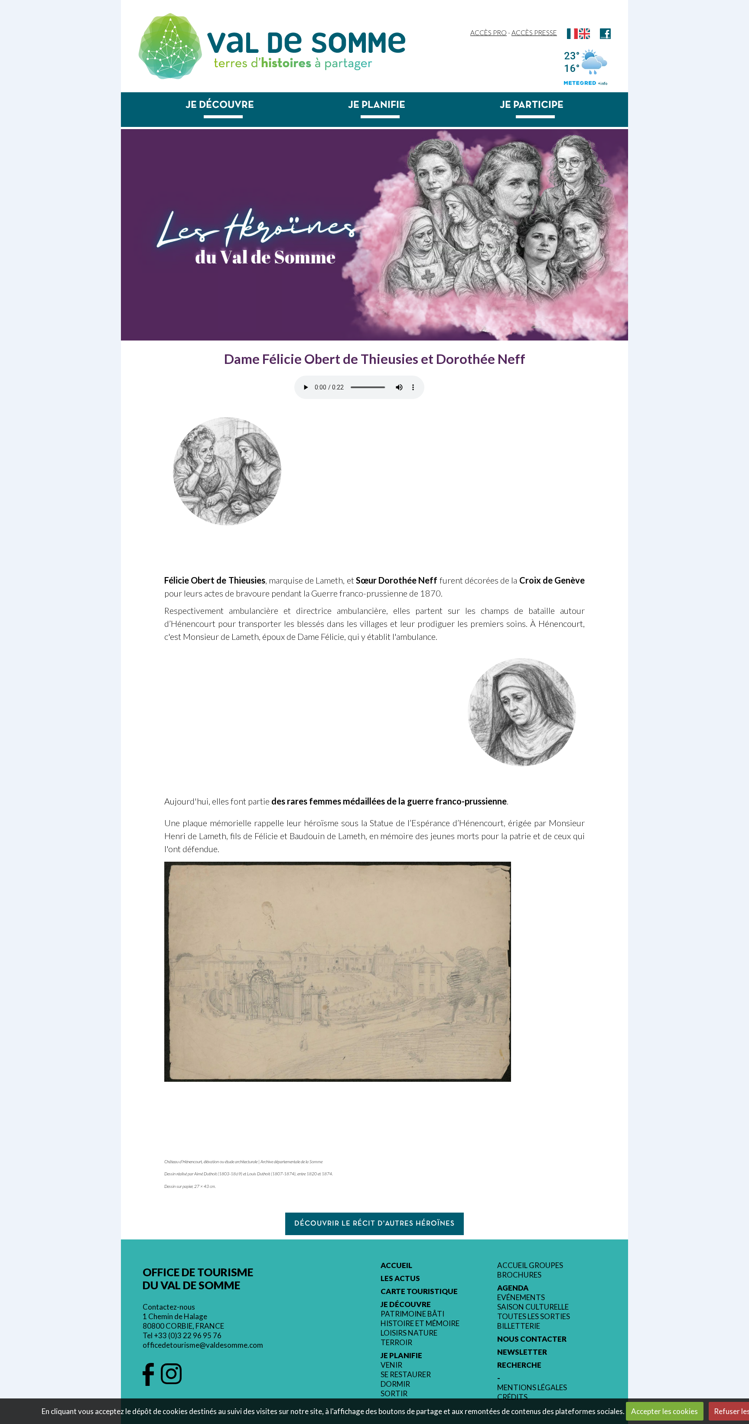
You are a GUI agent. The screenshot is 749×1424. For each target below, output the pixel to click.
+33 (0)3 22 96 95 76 (187, 1335)
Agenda (513, 1288)
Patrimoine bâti (412, 1314)
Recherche (519, 1365)
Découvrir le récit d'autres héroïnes (374, 1223)
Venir (391, 1365)
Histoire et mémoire (420, 1323)
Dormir (395, 1384)
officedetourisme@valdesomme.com (203, 1344)
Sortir (394, 1393)
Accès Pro (488, 32)
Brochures (519, 1275)
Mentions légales (532, 1387)
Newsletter (522, 1352)
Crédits (512, 1397)
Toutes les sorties (533, 1316)
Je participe (531, 105)
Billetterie (518, 1326)
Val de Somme (306, 42)
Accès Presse (534, 32)
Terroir (396, 1342)
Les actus (400, 1278)
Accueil (396, 1265)
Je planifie (376, 105)
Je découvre (220, 105)
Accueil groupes (530, 1265)
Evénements (521, 1297)
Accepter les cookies (664, 1411)
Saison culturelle (533, 1307)
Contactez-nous (169, 1306)
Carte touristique (419, 1291)
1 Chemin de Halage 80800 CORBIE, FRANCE (183, 1321)
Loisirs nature (409, 1333)
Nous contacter (532, 1339)
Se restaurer (406, 1374)
